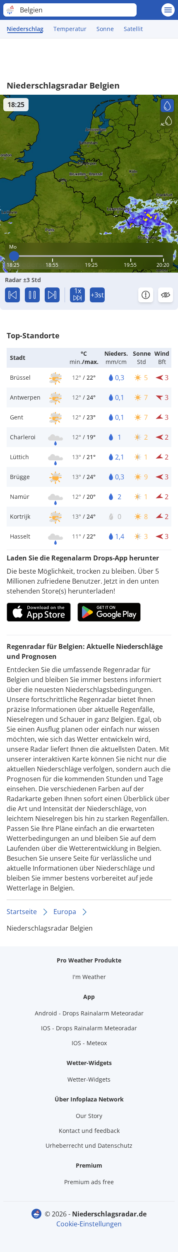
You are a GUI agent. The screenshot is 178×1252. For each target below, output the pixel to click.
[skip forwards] (52, 294)
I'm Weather (89, 977)
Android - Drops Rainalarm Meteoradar (89, 1013)
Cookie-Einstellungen (89, 1223)
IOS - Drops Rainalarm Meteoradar (89, 1028)
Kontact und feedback (89, 1131)
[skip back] (12, 294)
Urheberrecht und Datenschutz (89, 1145)
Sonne (105, 29)
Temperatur (70, 29)
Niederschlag (25, 29)
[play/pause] (32, 294)
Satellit (133, 29)
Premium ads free (89, 1182)
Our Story (89, 1116)
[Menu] (168, 10)
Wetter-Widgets (89, 1079)
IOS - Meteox (89, 1043)
